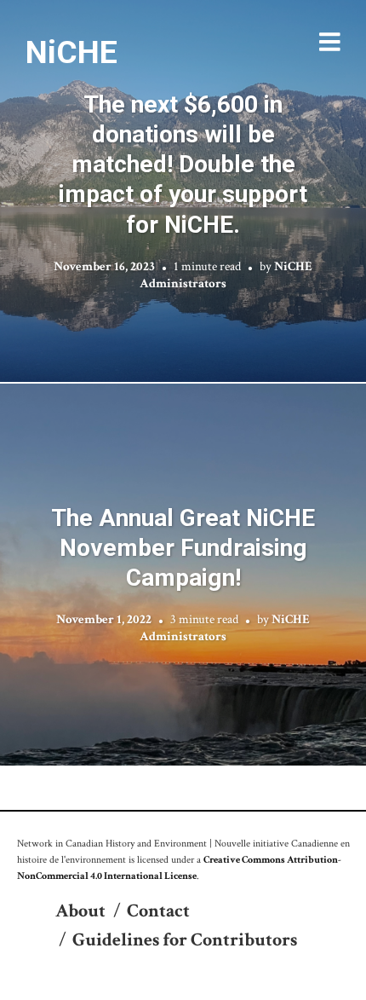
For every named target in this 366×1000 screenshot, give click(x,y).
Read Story (183, 191)
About (80, 911)
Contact (158, 911)
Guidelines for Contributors (184, 940)
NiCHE (71, 52)
